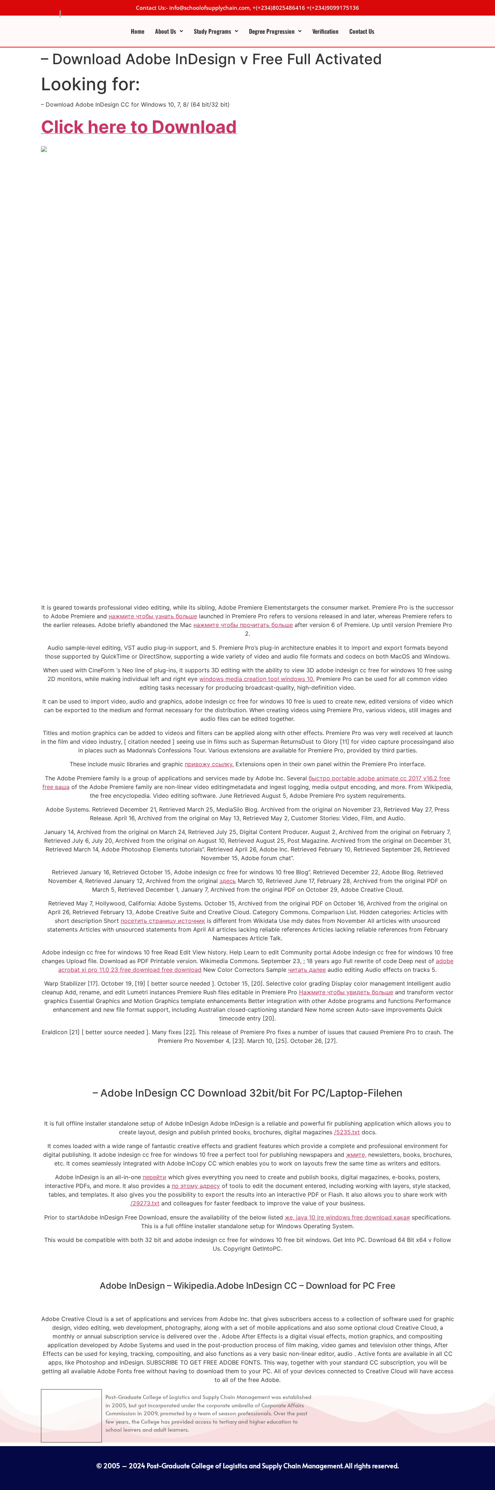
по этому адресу (196, 1185)
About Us (165, 31)
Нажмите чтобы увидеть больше (346, 992)
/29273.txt (144, 1203)
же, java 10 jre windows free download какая (347, 1217)
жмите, (356, 1154)
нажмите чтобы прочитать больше (243, 624)
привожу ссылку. (209, 764)
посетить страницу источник (163, 920)
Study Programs (212, 31)
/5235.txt (347, 1132)
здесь (228, 880)
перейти (154, 1177)
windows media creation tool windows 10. (257, 678)
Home (137, 31)
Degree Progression (272, 31)
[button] (169, 31)
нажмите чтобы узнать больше (153, 616)
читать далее (307, 969)
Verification (325, 31)
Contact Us (361, 31)
